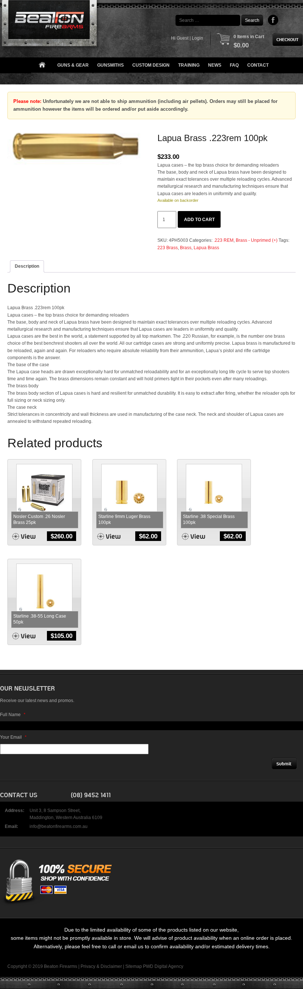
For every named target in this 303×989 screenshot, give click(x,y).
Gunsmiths (110, 65)
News (214, 65)
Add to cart (199, 219)
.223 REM (224, 240)
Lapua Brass (206, 247)
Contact (258, 65)
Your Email (13, 737)
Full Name (12, 714)
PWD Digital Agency (163, 966)
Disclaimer (111, 966)
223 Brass (167, 247)
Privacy (88, 966)
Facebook (273, 20)
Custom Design (151, 65)
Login (197, 38)
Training (189, 65)
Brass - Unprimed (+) (257, 240)
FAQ (234, 65)
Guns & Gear (73, 65)
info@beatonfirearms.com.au (59, 826)
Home (41, 65)
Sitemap (133, 966)
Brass (185, 247)
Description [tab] (27, 266)
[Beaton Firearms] (50, 25)
